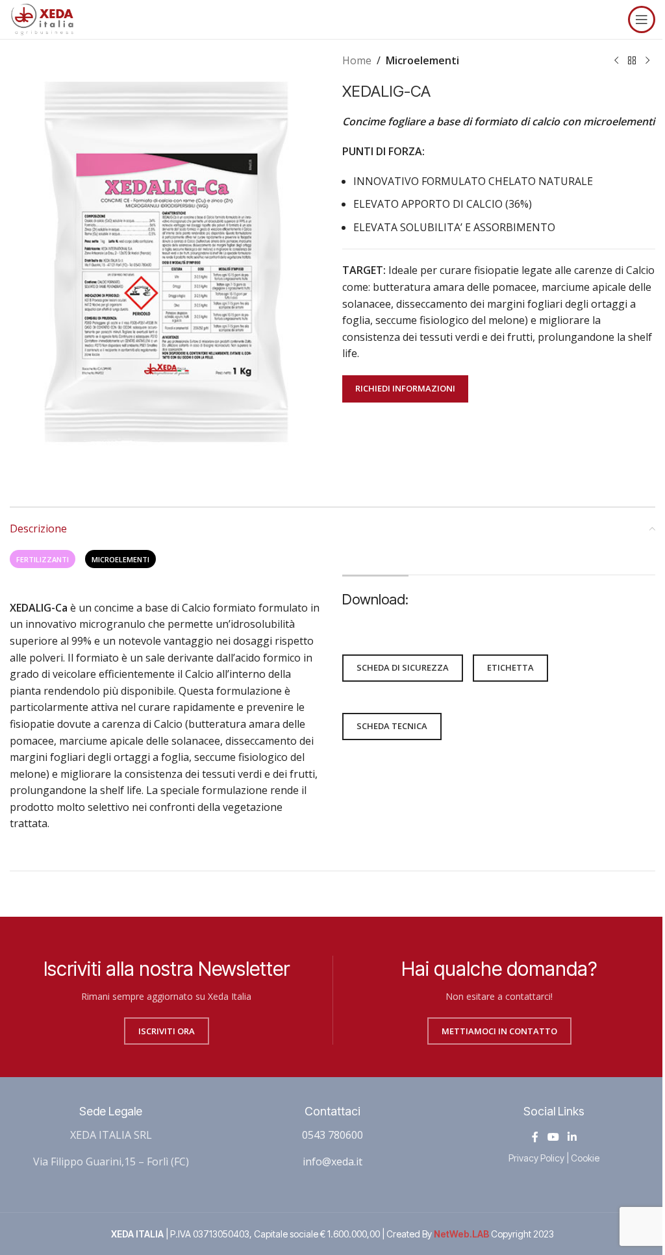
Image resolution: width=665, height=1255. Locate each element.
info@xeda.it (332, 1161)
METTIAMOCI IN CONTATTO (499, 1031)
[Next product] (647, 61)
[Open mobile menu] (641, 19)
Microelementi (422, 60)
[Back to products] (632, 61)
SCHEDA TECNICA (392, 726)
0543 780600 (332, 1135)
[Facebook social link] (535, 1137)
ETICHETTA (510, 667)
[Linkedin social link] (572, 1137)
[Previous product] (616, 61)
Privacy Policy (536, 1157)
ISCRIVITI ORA (166, 1031)
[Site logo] (42, 18)
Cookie (585, 1157)
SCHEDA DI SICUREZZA (403, 667)
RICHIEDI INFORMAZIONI (405, 388)
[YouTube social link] (553, 1137)
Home (356, 60)
